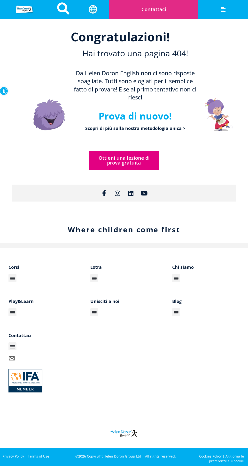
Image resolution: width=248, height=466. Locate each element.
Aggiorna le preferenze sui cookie (226, 458)
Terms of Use (38, 456)
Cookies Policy (210, 456)
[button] (4, 91)
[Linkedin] (131, 193)
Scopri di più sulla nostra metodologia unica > (135, 128)
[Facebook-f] (104, 193)
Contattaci (153, 9)
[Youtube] (144, 193)
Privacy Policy (13, 456)
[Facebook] (200, 439)
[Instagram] (117, 193)
